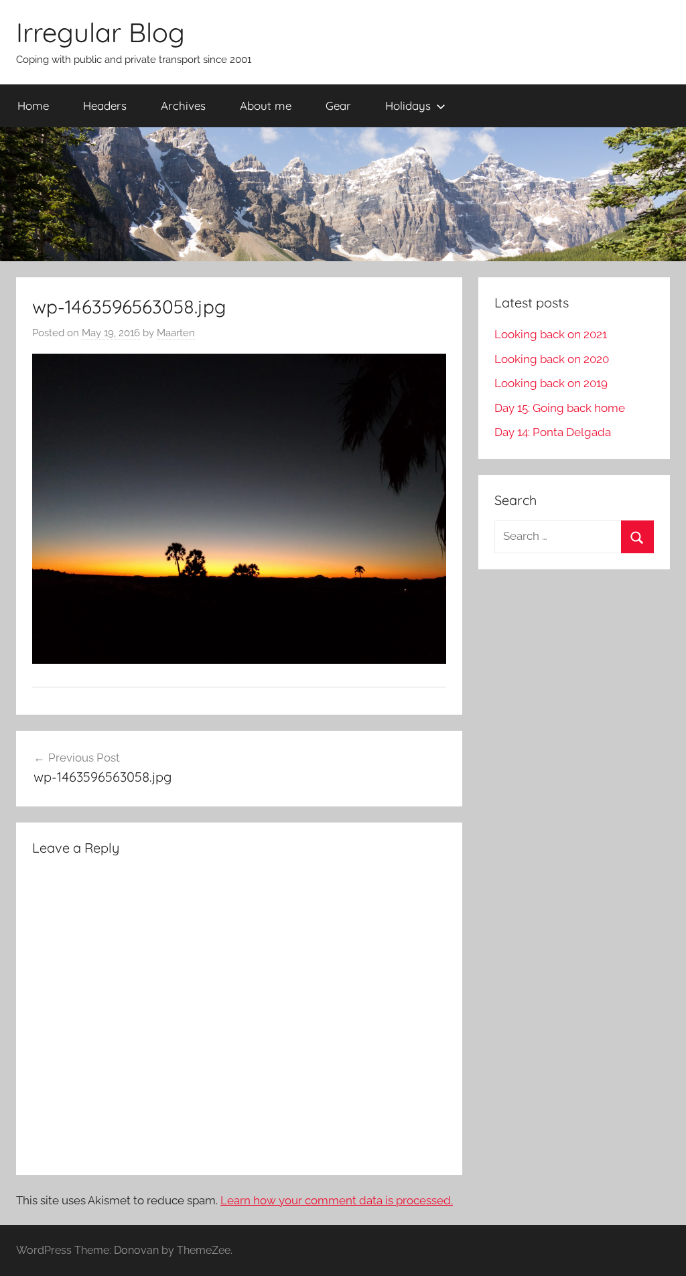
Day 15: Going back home (559, 408)
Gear (338, 105)
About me (265, 105)
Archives (183, 105)
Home (33, 105)
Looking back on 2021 (550, 334)
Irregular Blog (100, 32)
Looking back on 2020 (551, 359)
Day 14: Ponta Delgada (552, 432)
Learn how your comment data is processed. (336, 1200)
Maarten (176, 333)
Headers (105, 105)
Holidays (408, 105)
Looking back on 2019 (551, 383)
